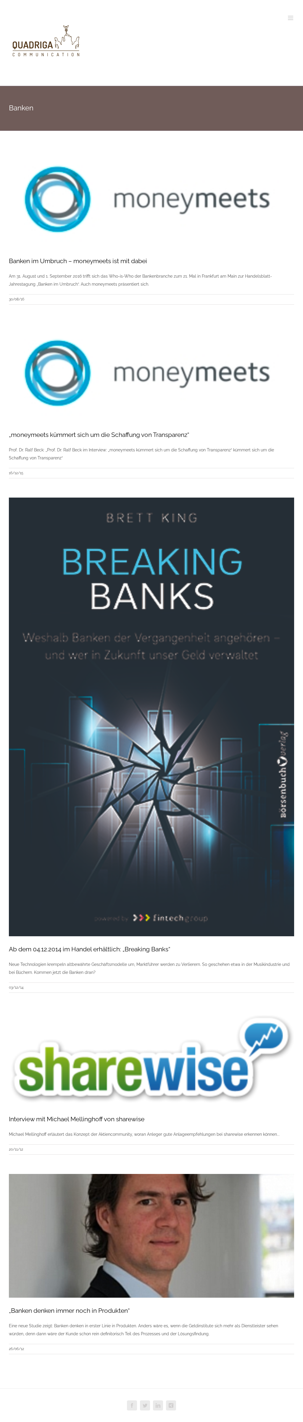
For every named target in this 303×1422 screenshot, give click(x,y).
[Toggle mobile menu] (291, 18)
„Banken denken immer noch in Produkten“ (69, 1310)
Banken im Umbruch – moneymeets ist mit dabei (78, 261)
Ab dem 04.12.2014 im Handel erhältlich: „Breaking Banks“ (89, 949)
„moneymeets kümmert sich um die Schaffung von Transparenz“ (99, 434)
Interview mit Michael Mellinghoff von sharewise (76, 1119)
